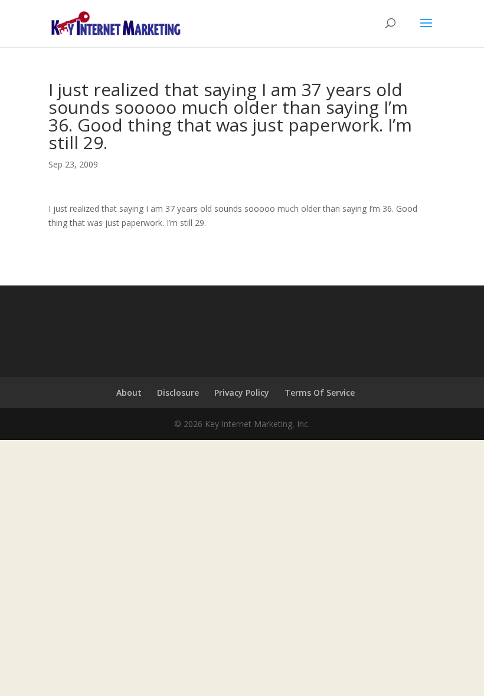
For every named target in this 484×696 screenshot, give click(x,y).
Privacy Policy (241, 392)
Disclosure (178, 392)
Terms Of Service (319, 392)
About (129, 392)
